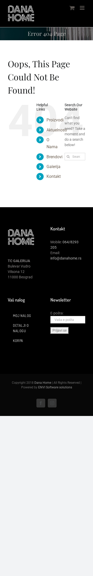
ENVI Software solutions (55, 387)
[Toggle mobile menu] (82, 8)
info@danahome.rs (65, 258)
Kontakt (54, 176)
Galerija (53, 166)
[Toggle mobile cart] (72, 8)
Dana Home (42, 383)
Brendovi (55, 156)
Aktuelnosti (57, 130)
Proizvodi (55, 120)
